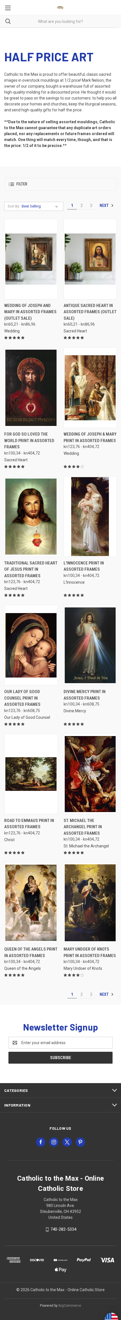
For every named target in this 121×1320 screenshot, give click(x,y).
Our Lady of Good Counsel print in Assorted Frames (22, 698)
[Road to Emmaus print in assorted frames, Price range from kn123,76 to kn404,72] (31, 774)
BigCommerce (70, 1306)
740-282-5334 (63, 1229)
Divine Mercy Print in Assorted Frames (85, 695)
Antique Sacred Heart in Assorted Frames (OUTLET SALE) (90, 312)
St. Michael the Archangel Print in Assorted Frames (83, 827)
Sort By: (14, 206)
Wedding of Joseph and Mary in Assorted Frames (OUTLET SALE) (30, 312)
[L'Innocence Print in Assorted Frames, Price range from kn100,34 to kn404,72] (90, 516)
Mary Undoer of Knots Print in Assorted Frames (90, 952)
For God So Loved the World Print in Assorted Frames (29, 440)
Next (104, 205)
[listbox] (41, 206)
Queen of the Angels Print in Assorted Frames (30, 952)
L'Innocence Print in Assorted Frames (84, 566)
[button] (60, 184)
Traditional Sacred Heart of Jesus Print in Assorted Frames (30, 569)
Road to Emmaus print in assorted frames (29, 824)
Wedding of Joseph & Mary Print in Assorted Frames (90, 437)
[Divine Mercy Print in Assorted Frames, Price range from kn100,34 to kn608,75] (90, 645)
